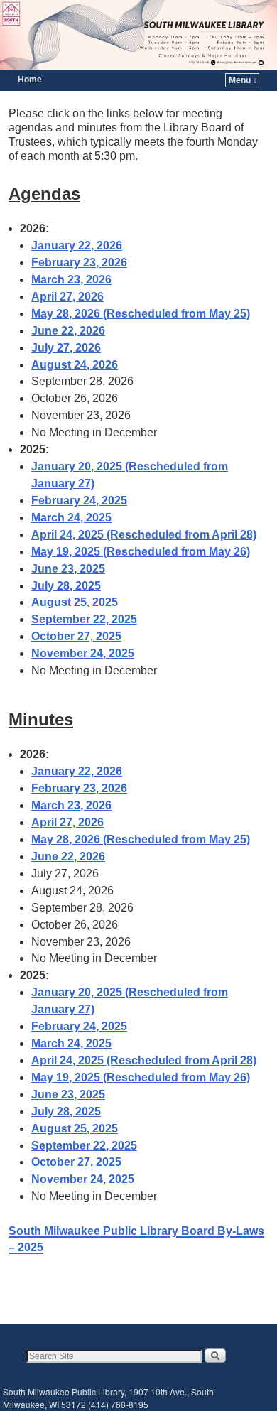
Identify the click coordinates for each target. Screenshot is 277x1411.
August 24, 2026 (74, 365)
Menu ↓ (243, 80)
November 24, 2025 (82, 653)
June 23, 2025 (68, 569)
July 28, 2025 (66, 586)
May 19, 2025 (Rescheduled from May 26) (140, 552)
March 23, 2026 (71, 280)
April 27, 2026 (67, 297)
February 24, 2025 (79, 500)
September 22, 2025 (84, 619)
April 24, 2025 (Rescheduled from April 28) (143, 535)
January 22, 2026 (76, 245)
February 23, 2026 (79, 262)
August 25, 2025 (74, 602)
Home (30, 80)
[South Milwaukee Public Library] (138, 35)
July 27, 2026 (66, 348)
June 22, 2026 (68, 331)
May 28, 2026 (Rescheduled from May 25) (140, 314)
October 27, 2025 (76, 636)
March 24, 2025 (71, 518)
